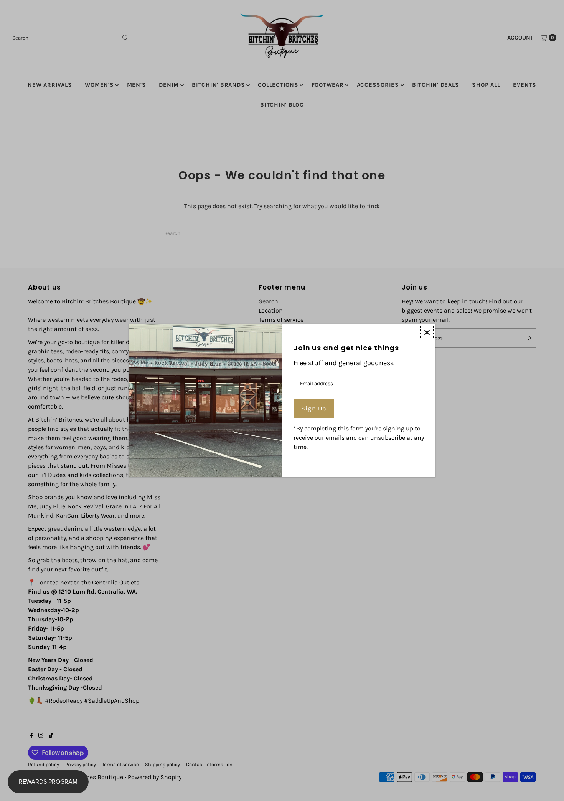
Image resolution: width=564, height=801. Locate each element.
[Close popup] (427, 332)
